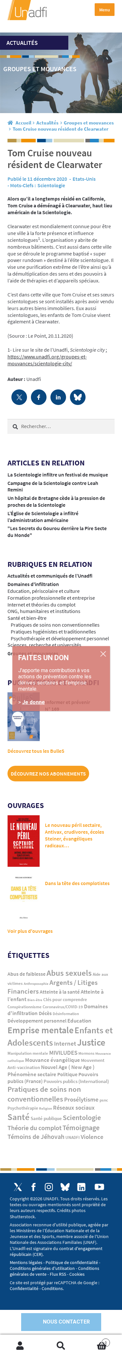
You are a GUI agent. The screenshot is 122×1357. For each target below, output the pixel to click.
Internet (65, 1043)
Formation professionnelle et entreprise (51, 597)
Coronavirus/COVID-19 (63, 1006)
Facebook (33, 1187)
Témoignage (81, 1127)
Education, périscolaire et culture (43, 591)
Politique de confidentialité (72, 1262)
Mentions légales (26, 1262)
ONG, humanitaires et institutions (43, 611)
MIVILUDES (63, 1052)
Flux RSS (58, 1274)
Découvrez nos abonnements (48, 773)
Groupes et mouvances (89, 123)
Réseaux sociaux (74, 1107)
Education (79, 1020)
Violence (92, 1137)
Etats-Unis (84, 179)
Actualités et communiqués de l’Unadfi (49, 575)
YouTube (99, 1187)
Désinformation (66, 1013)
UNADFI (72, 1137)
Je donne (33, 702)
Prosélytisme (81, 1099)
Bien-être (34, 1000)
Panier (94, 1340)
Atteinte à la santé (60, 992)
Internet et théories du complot (41, 604)
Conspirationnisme (24, 1006)
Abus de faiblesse (26, 974)
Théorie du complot (34, 1128)
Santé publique (46, 1118)
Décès (45, 1013)
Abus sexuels (69, 973)
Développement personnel (36, 1020)
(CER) (38, 1254)
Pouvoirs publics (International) (76, 1081)
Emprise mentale (40, 1030)
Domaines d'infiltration (33, 584)
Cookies (77, 1274)
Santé (18, 1116)
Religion (45, 1108)
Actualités (47, 123)
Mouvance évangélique (52, 1059)
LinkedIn (81, 1187)
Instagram (49, 1187)
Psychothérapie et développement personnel (60, 638)
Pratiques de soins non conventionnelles (55, 624)
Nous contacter (66, 1322)
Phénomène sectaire (31, 1074)
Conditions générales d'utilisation (42, 1268)
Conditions (52, 1288)
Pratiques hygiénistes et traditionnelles (53, 631)
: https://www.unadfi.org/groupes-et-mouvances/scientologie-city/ (57, 356)
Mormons (86, 1053)
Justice (91, 1042)
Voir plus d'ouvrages (30, 931)
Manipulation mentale (27, 1053)
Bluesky (65, 1187)
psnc (104, 1100)
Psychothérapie (22, 1108)
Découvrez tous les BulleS (35, 751)
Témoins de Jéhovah (35, 1136)
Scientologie (51, 185)
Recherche (61, 1346)
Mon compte (20, 1346)
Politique (67, 1074)
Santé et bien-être (27, 618)
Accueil (23, 123)
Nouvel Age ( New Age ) (68, 1067)
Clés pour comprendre (65, 999)
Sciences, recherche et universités (44, 645)
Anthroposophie (36, 983)
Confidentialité (24, 1288)
